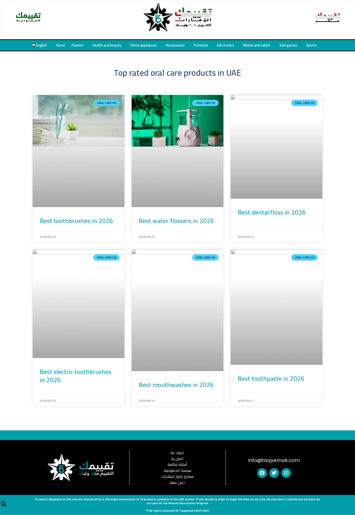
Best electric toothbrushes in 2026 (75, 376)
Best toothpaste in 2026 (271, 378)
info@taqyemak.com (274, 460)
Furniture (201, 45)
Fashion (78, 45)
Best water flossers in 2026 (176, 221)
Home (60, 45)
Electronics (225, 45)
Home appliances (143, 45)
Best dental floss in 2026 (272, 212)
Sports (311, 45)
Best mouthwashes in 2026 (176, 385)
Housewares (175, 45)
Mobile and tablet (256, 45)
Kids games (288, 45)
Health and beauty (106, 45)
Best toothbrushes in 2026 (76, 221)
